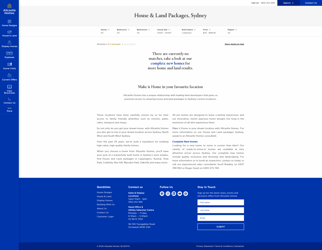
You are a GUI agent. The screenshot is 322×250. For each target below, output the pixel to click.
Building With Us (106, 204)
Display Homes (105, 200)
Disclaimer (239, 246)
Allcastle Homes (9, 9)
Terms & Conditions (224, 246)
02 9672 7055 (135, 219)
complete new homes (167, 64)
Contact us (135, 187)
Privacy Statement (204, 246)
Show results (234, 44)
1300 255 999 (268, 3)
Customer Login (105, 216)
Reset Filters (129, 44)
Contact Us (311, 3)
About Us (102, 208)
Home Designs (104, 192)
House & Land (104, 196)
